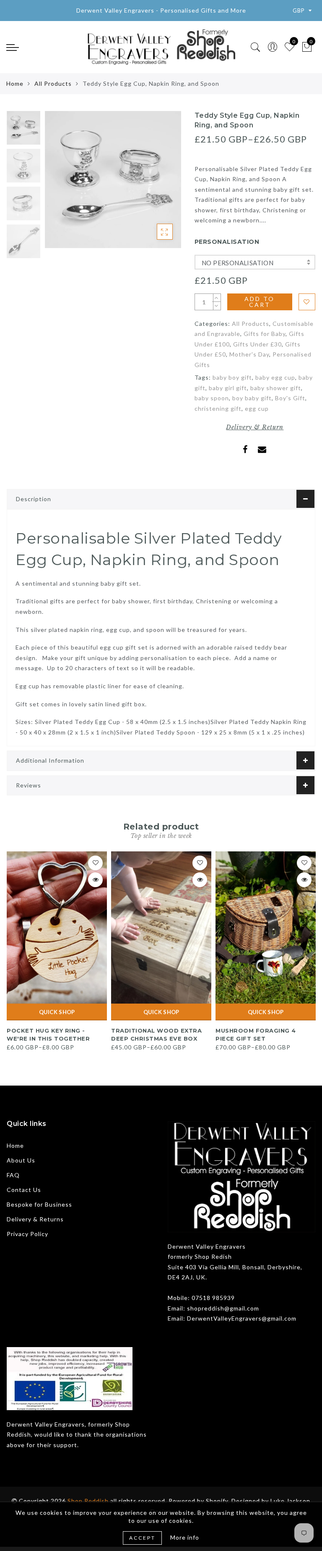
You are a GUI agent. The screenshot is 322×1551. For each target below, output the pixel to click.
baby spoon (212, 398)
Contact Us (24, 1189)
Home (14, 83)
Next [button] (155, 184)
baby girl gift (228, 387)
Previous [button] (59, 184)
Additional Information (50, 760)
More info (184, 1537)
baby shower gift (275, 387)
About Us (21, 1160)
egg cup (257, 408)
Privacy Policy (27, 1233)
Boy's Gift (290, 398)
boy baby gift (252, 398)
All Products (53, 83)
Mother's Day (249, 354)
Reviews (28, 785)
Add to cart (259, 301)
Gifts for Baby (265, 333)
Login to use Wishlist (307, 301)
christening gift (218, 408)
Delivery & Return (254, 427)
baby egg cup (275, 377)
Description (33, 498)
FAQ (13, 1174)
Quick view (95, 879)
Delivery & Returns (35, 1219)
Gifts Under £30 (257, 344)
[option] (112, 179)
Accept (142, 1538)
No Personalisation (237, 263)
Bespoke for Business (39, 1204)
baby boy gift (232, 377)
